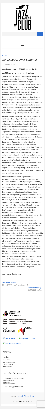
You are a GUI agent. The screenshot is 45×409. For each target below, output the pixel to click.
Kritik (5, 55)
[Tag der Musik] (11, 338)
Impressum (7, 367)
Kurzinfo (6, 357)
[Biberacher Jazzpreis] (13, 343)
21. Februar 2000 (8, 64)
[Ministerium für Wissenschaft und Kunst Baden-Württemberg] (20, 320)
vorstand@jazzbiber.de (14, 387)
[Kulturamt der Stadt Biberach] (10, 328)
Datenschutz (8, 364)
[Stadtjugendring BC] (29, 338)
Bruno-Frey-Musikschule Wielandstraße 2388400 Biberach (13, 380)
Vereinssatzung (9, 362)
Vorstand (6, 359)
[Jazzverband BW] (13, 312)
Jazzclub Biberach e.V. (25, 396)
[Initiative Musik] (26, 328)
